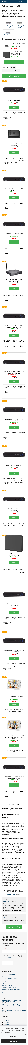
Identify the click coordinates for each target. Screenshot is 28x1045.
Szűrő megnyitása (14, 76)
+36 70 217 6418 (8, 1020)
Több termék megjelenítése (13, 62)
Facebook (6, 1022)
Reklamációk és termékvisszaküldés (11, 989)
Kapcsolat (4, 982)
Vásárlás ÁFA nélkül (7, 985)
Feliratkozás (7, 963)
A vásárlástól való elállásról (9, 987)
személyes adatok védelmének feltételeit (12, 958)
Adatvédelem (5, 980)
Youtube (6, 1026)
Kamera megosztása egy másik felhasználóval (14, 1010)
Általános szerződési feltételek (9, 978)
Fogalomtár (4, 991)
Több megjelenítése (14, 927)
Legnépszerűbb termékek (8, 70)
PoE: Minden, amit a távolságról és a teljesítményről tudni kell (11, 1001)
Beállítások (13, 1036)
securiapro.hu (7, 1024)
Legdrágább (13, 67)
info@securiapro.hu (9, 1018)
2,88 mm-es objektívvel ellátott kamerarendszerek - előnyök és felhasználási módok (13, 1006)
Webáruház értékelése (14, 891)
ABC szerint (17, 70)
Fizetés (3, 976)
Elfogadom (13, 1041)
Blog (3, 983)
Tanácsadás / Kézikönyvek (9, 974)
